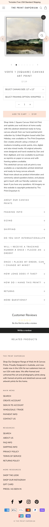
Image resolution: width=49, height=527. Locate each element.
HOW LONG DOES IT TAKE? (20, 273)
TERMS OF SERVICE (12, 456)
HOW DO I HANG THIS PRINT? (22, 282)
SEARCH (7, 396)
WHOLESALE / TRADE (13, 409)
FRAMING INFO (13, 212)
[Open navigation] (3, 8)
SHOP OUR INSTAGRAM (14, 480)
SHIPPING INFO (10, 447)
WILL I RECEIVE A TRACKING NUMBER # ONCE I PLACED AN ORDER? (22, 250)
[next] (46, 39)
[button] (42, 35)
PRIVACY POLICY (11, 451)
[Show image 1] (16, 64)
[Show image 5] (27, 64)
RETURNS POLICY (11, 460)
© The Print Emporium (24, 521)
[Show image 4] (24, 64)
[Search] (41, 8)
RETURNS (9, 291)
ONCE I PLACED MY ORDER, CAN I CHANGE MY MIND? (24, 263)
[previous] (3, 39)
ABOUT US (8, 438)
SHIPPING (10, 229)
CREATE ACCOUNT (12, 400)
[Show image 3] (21, 64)
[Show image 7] (32, 64)
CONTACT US (9, 418)
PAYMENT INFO (10, 414)
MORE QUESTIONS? (15, 299)
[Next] (37, 64)
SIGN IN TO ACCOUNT (13, 405)
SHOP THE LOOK (11, 475)
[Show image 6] (30, 64)
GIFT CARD (8, 484)
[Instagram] (29, 504)
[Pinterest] (37, 504)
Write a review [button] (24, 330)
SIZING (8, 220)
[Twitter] (20, 504)
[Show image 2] (19, 64)
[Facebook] (12, 504)
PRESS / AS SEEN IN (12, 489)
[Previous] (11, 64)
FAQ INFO (7, 442)
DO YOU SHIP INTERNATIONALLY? (24, 238)
